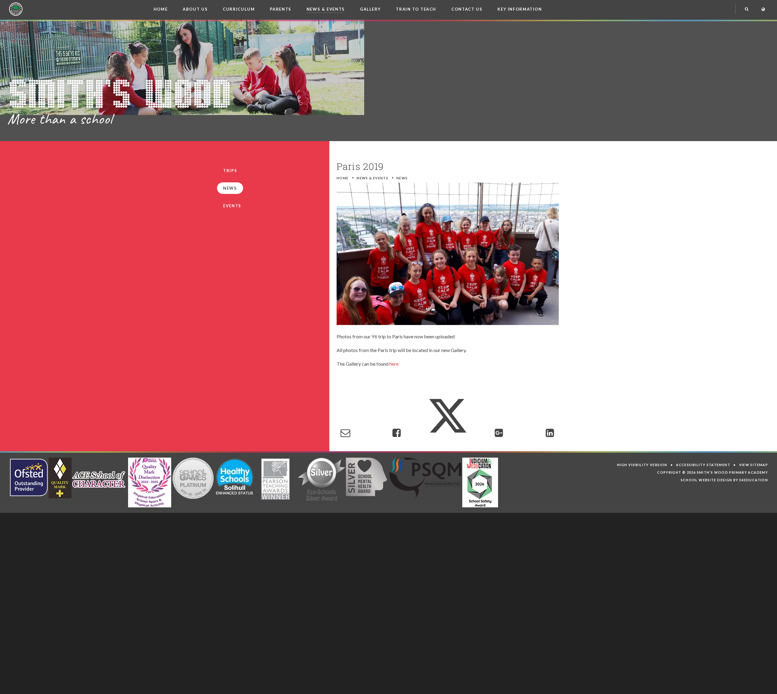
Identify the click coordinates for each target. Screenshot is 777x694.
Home (343, 178)
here (394, 364)
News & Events (372, 178)
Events (232, 205)
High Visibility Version (642, 465)
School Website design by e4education (724, 480)
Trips (230, 170)
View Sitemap (753, 465)
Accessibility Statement (703, 465)
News (402, 178)
